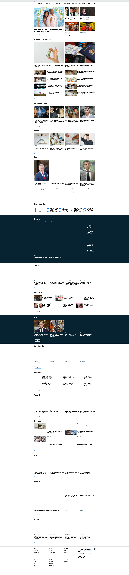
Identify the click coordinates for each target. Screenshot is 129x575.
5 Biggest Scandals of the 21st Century (85, 444)
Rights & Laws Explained (43, 189)
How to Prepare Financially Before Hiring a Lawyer (75, 191)
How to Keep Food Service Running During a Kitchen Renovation (71, 537)
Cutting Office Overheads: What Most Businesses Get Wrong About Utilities (54, 86)
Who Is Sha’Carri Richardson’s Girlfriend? (88, 305)
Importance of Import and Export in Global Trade (68, 384)
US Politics (79, 423)
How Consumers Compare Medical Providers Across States (71, 148)
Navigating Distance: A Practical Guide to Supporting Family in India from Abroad (55, 72)
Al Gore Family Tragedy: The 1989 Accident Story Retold (84, 426)
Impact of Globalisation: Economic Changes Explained (88, 384)
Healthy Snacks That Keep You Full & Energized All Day (41, 412)
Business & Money (50, 77)
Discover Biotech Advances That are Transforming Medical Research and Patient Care (72, 283)
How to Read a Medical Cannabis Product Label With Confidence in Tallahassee (56, 148)
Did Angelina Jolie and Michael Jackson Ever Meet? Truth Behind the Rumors (41, 121)
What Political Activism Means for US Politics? (84, 438)
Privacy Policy (66, 559)
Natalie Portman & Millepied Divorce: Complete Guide (46, 305)
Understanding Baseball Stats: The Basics (47, 257)
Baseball (35, 255)
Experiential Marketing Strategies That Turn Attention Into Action (41, 537)
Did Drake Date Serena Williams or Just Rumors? (47, 298)
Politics (48, 423)
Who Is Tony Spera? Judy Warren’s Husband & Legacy (39, 35)
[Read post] (40, 72)
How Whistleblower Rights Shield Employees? (65, 210)
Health (35, 145)
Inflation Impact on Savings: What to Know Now (88, 377)
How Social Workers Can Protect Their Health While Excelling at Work (86, 513)
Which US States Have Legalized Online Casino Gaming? (46, 510)
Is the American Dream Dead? (87, 495)
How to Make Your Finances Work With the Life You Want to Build (86, 72)
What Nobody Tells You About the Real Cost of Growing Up (54, 93)
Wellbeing (51, 145)
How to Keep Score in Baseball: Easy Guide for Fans (90, 252)
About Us (65, 552)
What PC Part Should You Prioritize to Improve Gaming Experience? (40, 283)
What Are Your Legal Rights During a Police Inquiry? (90, 210)
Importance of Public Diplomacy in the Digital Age (72, 412)
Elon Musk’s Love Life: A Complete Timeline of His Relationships (49, 35)
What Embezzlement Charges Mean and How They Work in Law (44, 192)
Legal (57, 188)
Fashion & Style (66, 303)
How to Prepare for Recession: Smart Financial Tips (68, 377)
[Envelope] (84, 557)
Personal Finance (80, 70)
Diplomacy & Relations (54, 410)
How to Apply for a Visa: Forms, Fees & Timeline (72, 363)
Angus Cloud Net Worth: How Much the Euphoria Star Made (85, 79)
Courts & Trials (67, 32)
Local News (82, 332)
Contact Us (66, 557)
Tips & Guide (36, 534)
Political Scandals (52, 557)
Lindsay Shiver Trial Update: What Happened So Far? (71, 34)
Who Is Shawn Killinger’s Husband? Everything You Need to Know (89, 298)
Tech (35, 280)
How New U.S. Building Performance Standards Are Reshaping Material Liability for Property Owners (60, 193)
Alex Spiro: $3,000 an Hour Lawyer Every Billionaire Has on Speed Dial (87, 184)
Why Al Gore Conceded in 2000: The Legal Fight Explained (55, 438)
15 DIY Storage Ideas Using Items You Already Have (86, 473)
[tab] (36, 222)
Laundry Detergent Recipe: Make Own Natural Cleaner (40, 473)
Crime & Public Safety (38, 332)
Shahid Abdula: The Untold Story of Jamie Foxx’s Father (71, 121)
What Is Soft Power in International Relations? (55, 412)
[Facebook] (81, 557)
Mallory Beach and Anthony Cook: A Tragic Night (71, 335)
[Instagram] (79, 557)
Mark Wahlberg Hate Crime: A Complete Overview (41, 335)
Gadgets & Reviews (83, 280)
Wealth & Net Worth (80, 77)
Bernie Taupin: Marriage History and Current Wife (59, 35)
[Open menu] (34, 3)
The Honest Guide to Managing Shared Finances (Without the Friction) (85, 86)
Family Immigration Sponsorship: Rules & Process (40, 363)
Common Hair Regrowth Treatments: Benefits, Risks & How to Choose (87, 148)
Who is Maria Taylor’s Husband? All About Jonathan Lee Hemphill (48, 30)
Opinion (35, 509)
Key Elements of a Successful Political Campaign (54, 426)
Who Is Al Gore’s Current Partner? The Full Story (85, 19)
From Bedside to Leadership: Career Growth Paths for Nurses (72, 512)
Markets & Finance (50, 70)
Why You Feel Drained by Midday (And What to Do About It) (41, 148)
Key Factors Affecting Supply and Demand (46, 384)
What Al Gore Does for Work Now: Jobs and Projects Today (54, 432)
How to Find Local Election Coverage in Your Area (86, 335)
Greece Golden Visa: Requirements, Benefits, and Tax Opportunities (47, 377)
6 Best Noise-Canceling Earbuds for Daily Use (85, 283)
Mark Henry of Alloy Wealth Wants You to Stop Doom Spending (71, 496)
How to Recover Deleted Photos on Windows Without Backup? (57, 283)
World (35, 410)
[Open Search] (94, 3)
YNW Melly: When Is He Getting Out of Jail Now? (87, 34)
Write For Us (66, 561)
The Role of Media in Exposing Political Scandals (54, 445)
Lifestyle (35, 554)
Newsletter (65, 554)
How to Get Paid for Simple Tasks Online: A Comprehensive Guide (86, 93)
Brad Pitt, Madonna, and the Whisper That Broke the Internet (57, 121)
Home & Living (52, 534)
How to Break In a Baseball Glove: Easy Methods (90, 239)
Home (65, 550)
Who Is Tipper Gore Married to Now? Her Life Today (72, 19)
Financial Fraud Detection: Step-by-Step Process (41, 210)
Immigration (36, 361)
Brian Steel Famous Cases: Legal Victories (40, 184)
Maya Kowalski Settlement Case (57, 183)
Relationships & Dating (38, 27)
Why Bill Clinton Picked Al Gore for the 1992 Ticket (85, 432)
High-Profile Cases (68, 181)
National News (67, 332)
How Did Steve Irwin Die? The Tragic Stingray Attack (68, 305)
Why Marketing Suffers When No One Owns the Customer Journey (54, 79)
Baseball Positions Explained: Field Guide (90, 245)
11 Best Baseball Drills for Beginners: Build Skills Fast (90, 233)
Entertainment (36, 552)
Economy (44, 374)
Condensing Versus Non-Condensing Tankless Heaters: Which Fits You (56, 537)
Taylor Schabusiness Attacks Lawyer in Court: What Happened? (56, 335)
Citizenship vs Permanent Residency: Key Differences (86, 363)
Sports (35, 559)
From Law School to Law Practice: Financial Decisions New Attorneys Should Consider (91, 192)
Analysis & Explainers (69, 494)
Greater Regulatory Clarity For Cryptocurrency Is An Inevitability (87, 537)
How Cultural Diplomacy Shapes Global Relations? (87, 412)
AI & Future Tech (68, 280)
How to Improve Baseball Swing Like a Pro (90, 226)
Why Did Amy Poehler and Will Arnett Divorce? (68, 298)
